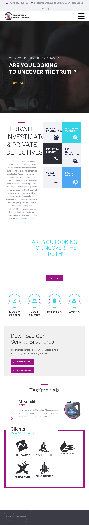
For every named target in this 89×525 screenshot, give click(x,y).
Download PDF (24, 362)
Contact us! (54, 278)
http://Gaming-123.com (25, 218)
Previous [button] (13, 412)
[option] (44, 409)
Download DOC (24, 370)
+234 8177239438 (19, 3)
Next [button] (11, 418)
